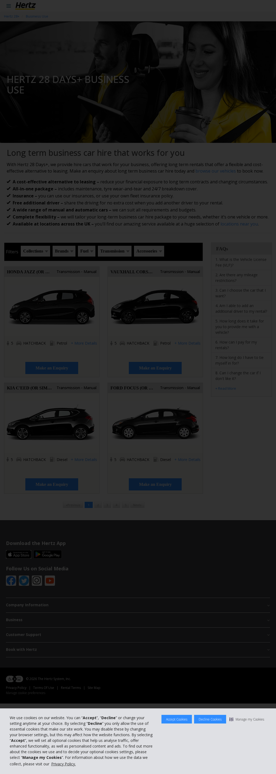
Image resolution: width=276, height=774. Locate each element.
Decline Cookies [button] (210, 719)
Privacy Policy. (63, 763)
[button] (246, 719)
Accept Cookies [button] (176, 719)
